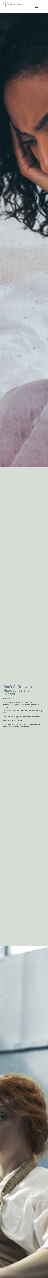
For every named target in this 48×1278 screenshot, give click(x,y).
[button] (36, 6)
